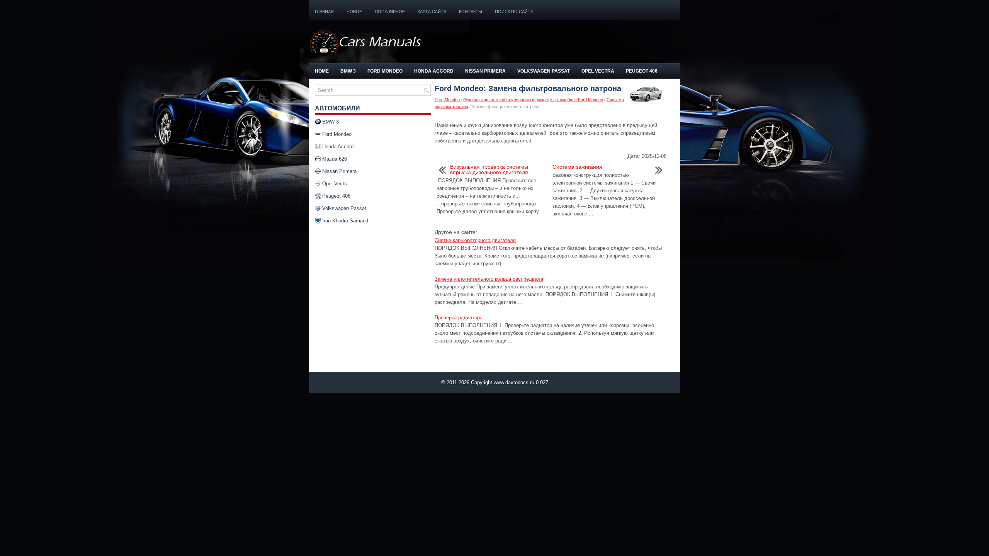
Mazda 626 (334, 159)
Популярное (390, 11)
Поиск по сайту (514, 11)
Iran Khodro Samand (345, 221)
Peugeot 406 (642, 71)
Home (322, 71)
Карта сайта (432, 11)
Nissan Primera (485, 71)
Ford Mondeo (385, 71)
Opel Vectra (597, 71)
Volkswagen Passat (543, 71)
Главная (324, 11)
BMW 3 (348, 71)
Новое (354, 11)
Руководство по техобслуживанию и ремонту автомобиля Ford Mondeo (533, 99)
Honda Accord (434, 71)
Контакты (470, 11)
